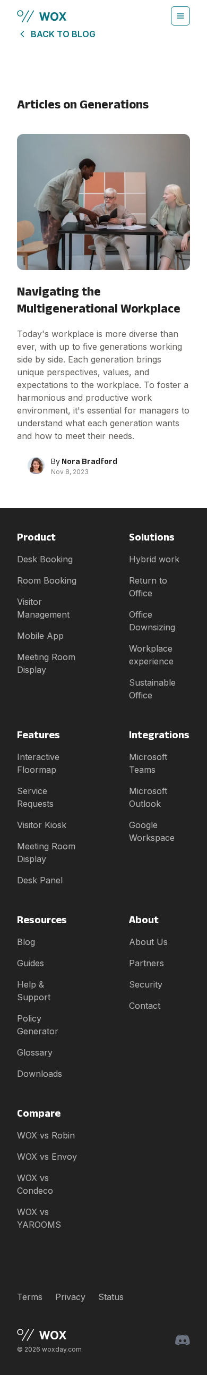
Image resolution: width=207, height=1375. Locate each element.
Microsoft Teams (148, 763)
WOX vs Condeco (35, 1184)
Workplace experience (151, 655)
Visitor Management (43, 608)
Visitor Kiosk (41, 825)
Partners (146, 963)
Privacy (70, 1297)
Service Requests (35, 797)
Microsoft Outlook (148, 797)
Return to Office (148, 586)
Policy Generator (37, 1024)
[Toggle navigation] (180, 16)
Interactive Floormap (38, 763)
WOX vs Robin (46, 1135)
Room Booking (46, 580)
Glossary (35, 1052)
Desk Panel (40, 880)
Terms (29, 1297)
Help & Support (33, 990)
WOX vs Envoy (47, 1156)
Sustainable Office (152, 689)
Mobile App (40, 635)
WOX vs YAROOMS (39, 1218)
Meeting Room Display (46, 663)
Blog (26, 942)
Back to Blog (63, 34)
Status (111, 1297)
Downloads (39, 1073)
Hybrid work (154, 559)
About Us (148, 942)
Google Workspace (152, 831)
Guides (30, 963)
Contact (144, 1005)
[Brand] (49, 1335)
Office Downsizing (152, 620)
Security (145, 984)
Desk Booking (45, 559)
